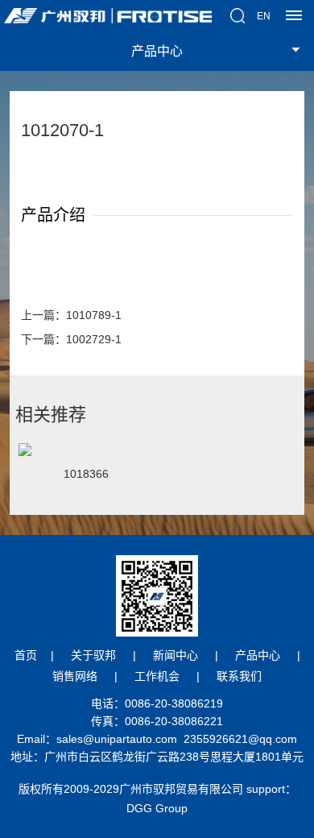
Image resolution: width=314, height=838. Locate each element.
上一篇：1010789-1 (71, 315)
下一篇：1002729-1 (71, 339)
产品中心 (257, 655)
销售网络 (74, 676)
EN (264, 16)
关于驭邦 (93, 655)
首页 (25, 655)
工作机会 (157, 676)
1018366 (86, 473)
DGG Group (157, 808)
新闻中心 (175, 655)
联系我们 (239, 676)
